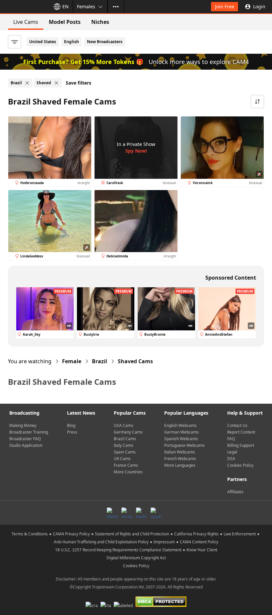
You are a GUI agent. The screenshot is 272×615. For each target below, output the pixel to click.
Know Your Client (201, 550)
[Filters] (14, 41)
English (71, 41)
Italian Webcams (179, 452)
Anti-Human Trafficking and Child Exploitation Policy (101, 542)
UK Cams (122, 458)
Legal (232, 452)
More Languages (179, 465)
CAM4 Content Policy (199, 542)
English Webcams (180, 425)
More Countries (128, 472)
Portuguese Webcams (184, 445)
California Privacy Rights (196, 534)
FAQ (231, 439)
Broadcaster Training (28, 432)
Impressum (164, 542)
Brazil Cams (125, 439)
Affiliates (235, 492)
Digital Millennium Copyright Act (136, 558)
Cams (135, 361)
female (71, 361)
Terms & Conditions (30, 534)
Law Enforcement (240, 534)
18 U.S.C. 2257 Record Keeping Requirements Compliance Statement (118, 550)
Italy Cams (123, 445)
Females (86, 6)
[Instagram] (126, 513)
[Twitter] (141, 513)
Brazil (99, 361)
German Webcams (181, 432)
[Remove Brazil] (27, 83)
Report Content (241, 432)
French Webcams (180, 458)
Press (72, 432)
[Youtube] (156, 513)
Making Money (22, 425)
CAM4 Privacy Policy (71, 534)
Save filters (78, 83)
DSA (231, 458)
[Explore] (116, 6)
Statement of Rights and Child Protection (132, 534)
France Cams (126, 465)
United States (42, 41)
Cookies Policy (240, 465)
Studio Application (25, 445)
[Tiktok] (112, 513)
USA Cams (123, 425)
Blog (71, 425)
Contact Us (237, 425)
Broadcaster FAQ (25, 439)
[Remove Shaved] (56, 83)
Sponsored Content (230, 277)
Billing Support (240, 445)
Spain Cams (125, 452)
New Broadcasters (104, 41)
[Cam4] (24, 6)
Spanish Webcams (181, 439)
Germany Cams (128, 432)
